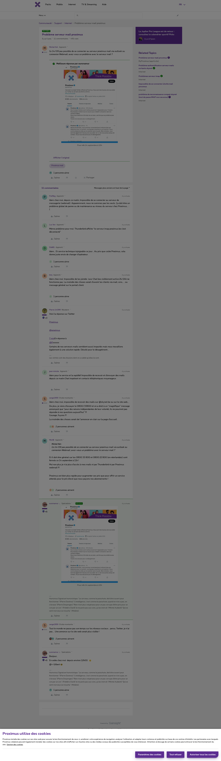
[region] (110, 745)
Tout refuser (175, 755)
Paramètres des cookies (149, 755)
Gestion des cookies (15, 745)
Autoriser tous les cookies (203, 755)
